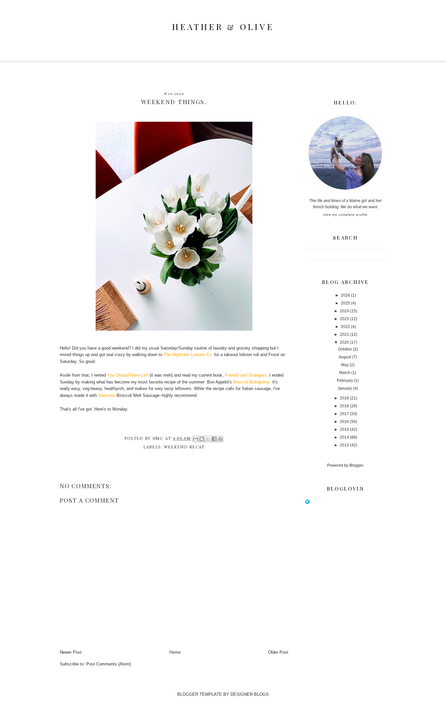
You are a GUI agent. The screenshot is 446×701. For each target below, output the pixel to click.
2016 (344, 421)
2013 (344, 445)
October (345, 349)
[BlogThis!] (202, 439)
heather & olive (223, 26)
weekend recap (184, 447)
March (344, 372)
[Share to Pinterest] (220, 439)
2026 (345, 295)
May (345, 365)
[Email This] (195, 439)
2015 (344, 429)
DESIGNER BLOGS (250, 694)
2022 (345, 326)
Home (175, 652)
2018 (344, 406)
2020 (344, 342)
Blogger (356, 465)
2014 (344, 437)
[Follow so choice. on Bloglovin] (307, 503)
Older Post (278, 652)
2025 (345, 303)
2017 (344, 414)
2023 (344, 319)
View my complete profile (345, 214)
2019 (344, 398)
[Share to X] (208, 439)
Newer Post (71, 652)
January (345, 388)
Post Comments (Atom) (108, 664)
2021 (344, 334)
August (345, 357)
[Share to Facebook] (214, 439)
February (345, 380)
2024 (344, 311)
